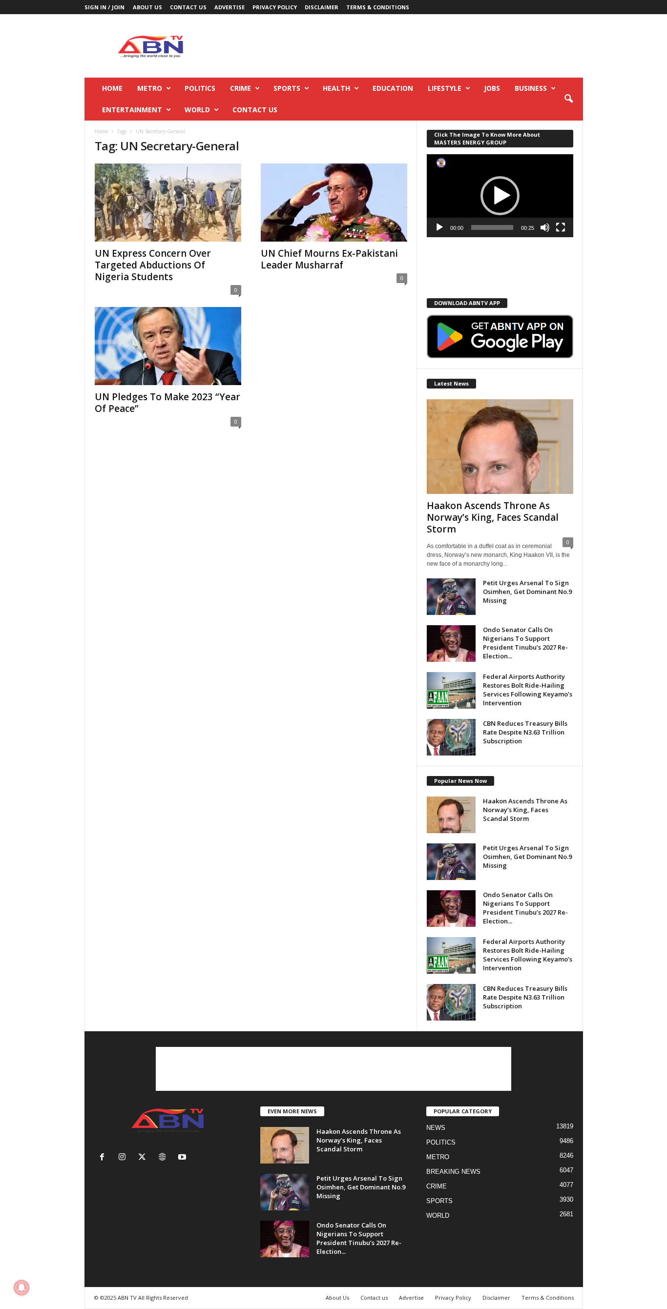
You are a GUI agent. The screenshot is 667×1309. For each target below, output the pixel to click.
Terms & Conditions (377, 7)
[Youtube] (183, 1158)
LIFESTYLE (444, 88)
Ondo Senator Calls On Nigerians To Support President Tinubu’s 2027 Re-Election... (525, 642)
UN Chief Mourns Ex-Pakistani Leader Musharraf (329, 259)
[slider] (492, 227)
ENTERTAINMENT (132, 109)
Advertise (229, 7)
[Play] (439, 227)
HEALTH (336, 88)
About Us (147, 7)
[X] (144, 1158)
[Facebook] (104, 1158)
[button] (568, 99)
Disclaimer (321, 7)
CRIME (240, 88)
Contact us (188, 7)
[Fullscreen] (560, 227)
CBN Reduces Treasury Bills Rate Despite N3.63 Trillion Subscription (525, 732)
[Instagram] (124, 1158)
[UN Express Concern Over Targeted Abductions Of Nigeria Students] (168, 203)
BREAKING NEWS (453, 1171)
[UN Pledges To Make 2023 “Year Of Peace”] (168, 346)
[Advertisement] (405, 46)
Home (112, 88)
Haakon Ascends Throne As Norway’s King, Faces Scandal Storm (493, 517)
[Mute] (545, 227)
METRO (149, 88)
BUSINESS (531, 88)
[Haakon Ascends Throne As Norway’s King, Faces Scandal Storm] (500, 446)
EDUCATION (393, 88)
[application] (500, 195)
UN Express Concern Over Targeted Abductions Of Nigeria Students (153, 265)
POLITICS (200, 88)
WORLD (197, 109)
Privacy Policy (274, 7)
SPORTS (286, 88)
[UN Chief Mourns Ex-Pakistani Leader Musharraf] (334, 203)
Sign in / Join (104, 7)
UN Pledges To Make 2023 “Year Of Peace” (167, 402)
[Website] (164, 1158)
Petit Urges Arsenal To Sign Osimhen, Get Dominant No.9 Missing (527, 591)
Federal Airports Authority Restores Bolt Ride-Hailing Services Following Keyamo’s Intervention (527, 689)
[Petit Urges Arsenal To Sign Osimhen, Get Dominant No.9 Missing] (451, 596)
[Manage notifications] (21, 1287)
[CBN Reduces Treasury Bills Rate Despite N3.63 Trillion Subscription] (451, 737)
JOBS (492, 88)
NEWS (435, 1127)
